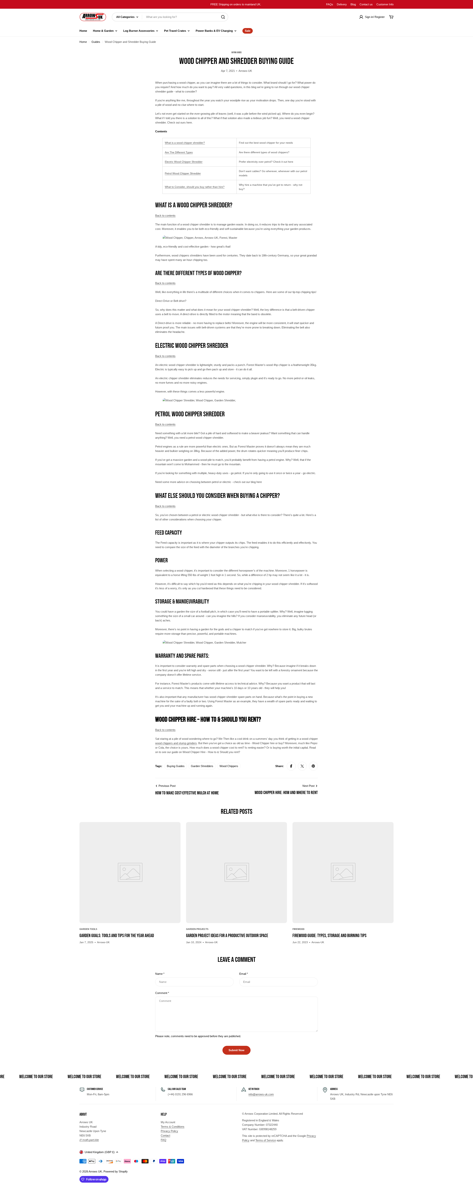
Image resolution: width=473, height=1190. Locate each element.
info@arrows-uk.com (261, 1094)
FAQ (163, 1139)
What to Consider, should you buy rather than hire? (194, 186)
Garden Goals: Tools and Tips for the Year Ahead (116, 936)
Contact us (366, 4)
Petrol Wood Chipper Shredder (183, 173)
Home (83, 41)
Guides (95, 41)
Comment (162, 992)
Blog (353, 4)
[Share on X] (302, 766)
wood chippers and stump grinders (176, 743)
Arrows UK (95, 1171)
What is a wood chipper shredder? (185, 142)
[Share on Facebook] (291, 766)
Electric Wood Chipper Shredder (184, 161)
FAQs (329, 4)
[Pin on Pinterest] (313, 766)
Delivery (342, 4)
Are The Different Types (179, 152)
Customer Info (385, 4)
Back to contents (165, 215)
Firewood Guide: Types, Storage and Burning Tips (329, 936)
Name (159, 973)
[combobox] (170, 17)
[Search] (223, 17)
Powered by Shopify (115, 1171)
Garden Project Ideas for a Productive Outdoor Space (227, 936)
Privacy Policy (169, 1131)
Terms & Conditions (172, 1126)
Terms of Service (265, 1140)
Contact (165, 1135)
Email (243, 973)
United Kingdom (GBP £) (100, 1152)
